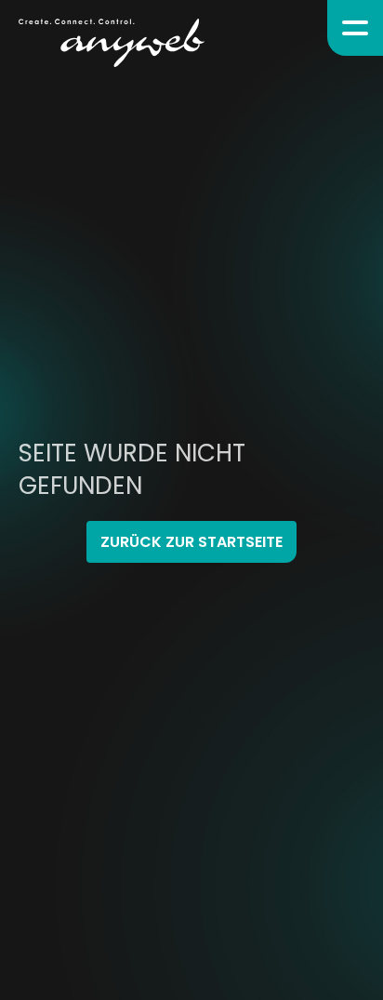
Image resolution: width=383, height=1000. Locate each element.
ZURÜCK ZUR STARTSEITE (191, 542)
